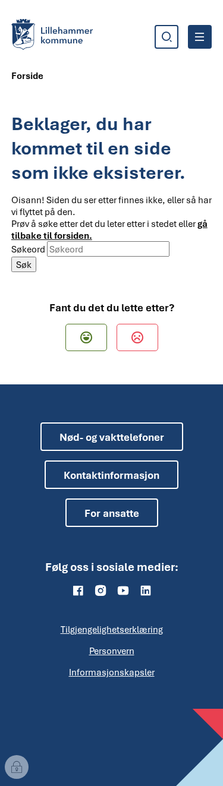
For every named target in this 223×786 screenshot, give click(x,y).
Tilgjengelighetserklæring (112, 629)
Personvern (111, 650)
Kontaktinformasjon (111, 475)
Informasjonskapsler (112, 672)
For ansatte (111, 513)
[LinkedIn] (145, 590)
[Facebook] (77, 590)
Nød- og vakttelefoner (111, 437)
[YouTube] (123, 590)
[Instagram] (100, 590)
